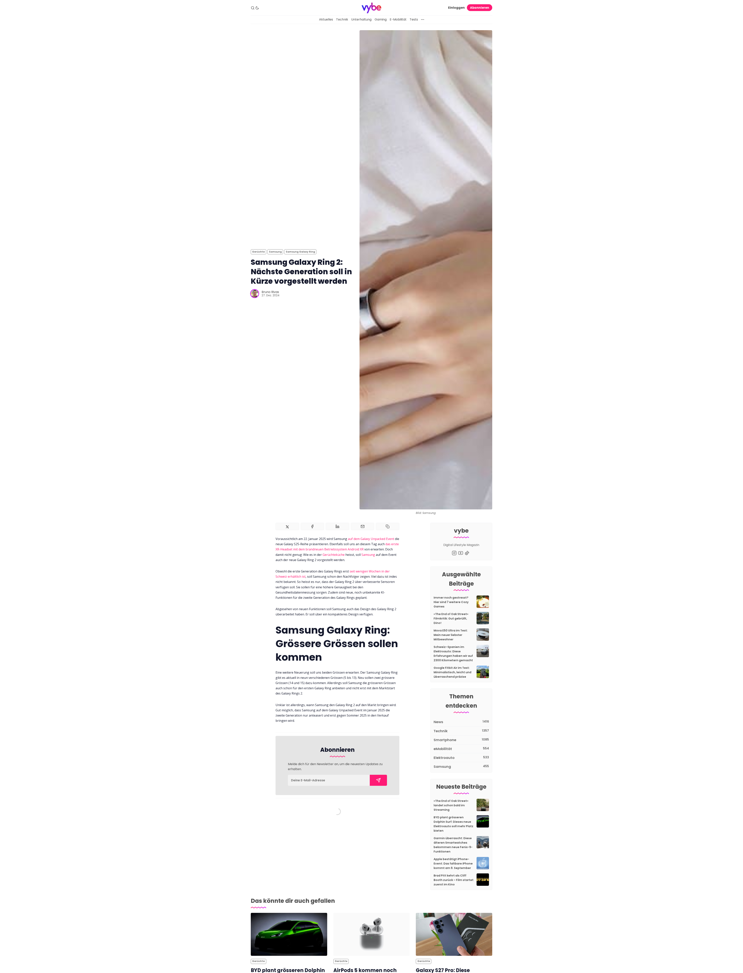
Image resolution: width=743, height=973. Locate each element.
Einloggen (456, 7)
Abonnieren (479, 7)
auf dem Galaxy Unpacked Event (371, 539)
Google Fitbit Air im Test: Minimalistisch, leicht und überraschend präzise (452, 672)
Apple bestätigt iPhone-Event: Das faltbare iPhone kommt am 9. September (453, 863)
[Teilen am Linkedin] (337, 526)
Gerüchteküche (334, 555)
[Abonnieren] (378, 780)
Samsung (275, 251)
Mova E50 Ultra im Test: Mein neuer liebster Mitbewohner (451, 635)
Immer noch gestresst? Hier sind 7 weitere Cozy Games (451, 602)
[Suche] (253, 8)
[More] (422, 19)
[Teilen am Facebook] (312, 526)
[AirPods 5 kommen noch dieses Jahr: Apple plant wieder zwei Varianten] (371, 934)
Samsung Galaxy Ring (300, 251)
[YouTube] (460, 553)
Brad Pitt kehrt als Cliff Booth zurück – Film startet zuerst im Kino (453, 880)
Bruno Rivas (270, 292)
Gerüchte (258, 251)
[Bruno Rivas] (255, 293)
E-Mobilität (398, 19)
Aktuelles (326, 19)
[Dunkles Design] (257, 8)
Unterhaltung (361, 19)
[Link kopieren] (387, 526)
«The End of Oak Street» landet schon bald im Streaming (451, 805)
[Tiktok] (467, 553)
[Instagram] (454, 553)
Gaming (381, 19)
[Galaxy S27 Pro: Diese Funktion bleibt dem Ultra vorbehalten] (454, 934)
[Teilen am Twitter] (287, 526)
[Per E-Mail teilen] (362, 526)
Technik (342, 19)
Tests (414, 19)
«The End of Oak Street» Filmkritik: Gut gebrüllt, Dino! (451, 618)
